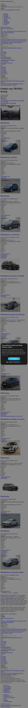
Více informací (5, 355)
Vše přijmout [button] (14, 358)
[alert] (14, 354)
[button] (14, 362)
